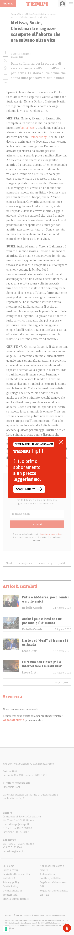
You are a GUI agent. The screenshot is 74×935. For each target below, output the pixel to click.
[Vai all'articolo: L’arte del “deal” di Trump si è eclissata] (11, 646)
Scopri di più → (61, 683)
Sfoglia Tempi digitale (16, 898)
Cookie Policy (10, 886)
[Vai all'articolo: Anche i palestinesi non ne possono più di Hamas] (11, 624)
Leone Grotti (30, 651)
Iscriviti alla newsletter (16, 874)
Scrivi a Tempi (11, 870)
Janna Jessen (28, 127)
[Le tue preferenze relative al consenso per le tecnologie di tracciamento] (6, 929)
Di (21, 54)
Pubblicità (9, 878)
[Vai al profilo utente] (62, 3)
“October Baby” (38, 137)
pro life (62, 563)
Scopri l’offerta (25, 489)
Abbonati (8, 3)
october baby (45, 563)
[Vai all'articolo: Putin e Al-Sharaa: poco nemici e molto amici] (11, 602)
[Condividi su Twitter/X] (5, 60)
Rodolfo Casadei (33, 607)
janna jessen (26, 563)
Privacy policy (11, 882)
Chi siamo (8, 866)
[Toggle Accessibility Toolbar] (66, 928)
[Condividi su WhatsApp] (5, 68)
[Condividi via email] (5, 76)
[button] (5, 82)
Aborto (9, 563)
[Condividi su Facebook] (5, 53)
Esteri (21, 14)
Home (13, 14)
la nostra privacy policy (50, 534)
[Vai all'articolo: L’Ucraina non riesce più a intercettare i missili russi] (11, 667)
